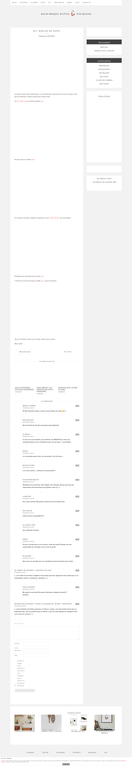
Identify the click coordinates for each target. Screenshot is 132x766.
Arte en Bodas (29, 587)
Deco (43, 2)
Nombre (17, 643)
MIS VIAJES (104, 76)
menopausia (104, 66)
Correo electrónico (18, 649)
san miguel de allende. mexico (106, 182)
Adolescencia (104, 69)
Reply (77, 405)
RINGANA (104, 47)
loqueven (27, 496)
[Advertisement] (104, 129)
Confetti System (54, 218)
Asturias (24, 2)
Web (15, 655)
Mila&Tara (27, 556)
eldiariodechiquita (31, 479)
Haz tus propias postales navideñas (24, 388)
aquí (42, 101)
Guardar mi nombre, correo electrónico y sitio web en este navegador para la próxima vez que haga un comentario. (21, 673)
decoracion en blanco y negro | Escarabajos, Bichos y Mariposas (43, 604)
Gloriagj (26, 434)
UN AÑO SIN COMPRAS (104, 80)
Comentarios (25, 352)
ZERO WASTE (59, 2)
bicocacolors (29, 465)
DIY (49, 2)
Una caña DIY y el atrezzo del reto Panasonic (45, 389)
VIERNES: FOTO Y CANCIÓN (104, 51)
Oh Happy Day (22, 101)
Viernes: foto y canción (25, 731)
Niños (69, 2)
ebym (69, 352)
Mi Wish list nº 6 (77, 731)
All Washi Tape (29, 525)
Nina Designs (28, 420)
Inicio (14, 2)
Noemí (25, 539)
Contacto (86, 2)
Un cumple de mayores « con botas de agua (33, 570)
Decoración (104, 73)
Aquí (33, 159)
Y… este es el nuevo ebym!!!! (104, 732)
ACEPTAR (66, 764)
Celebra (34, 2)
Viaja (77, 2)
